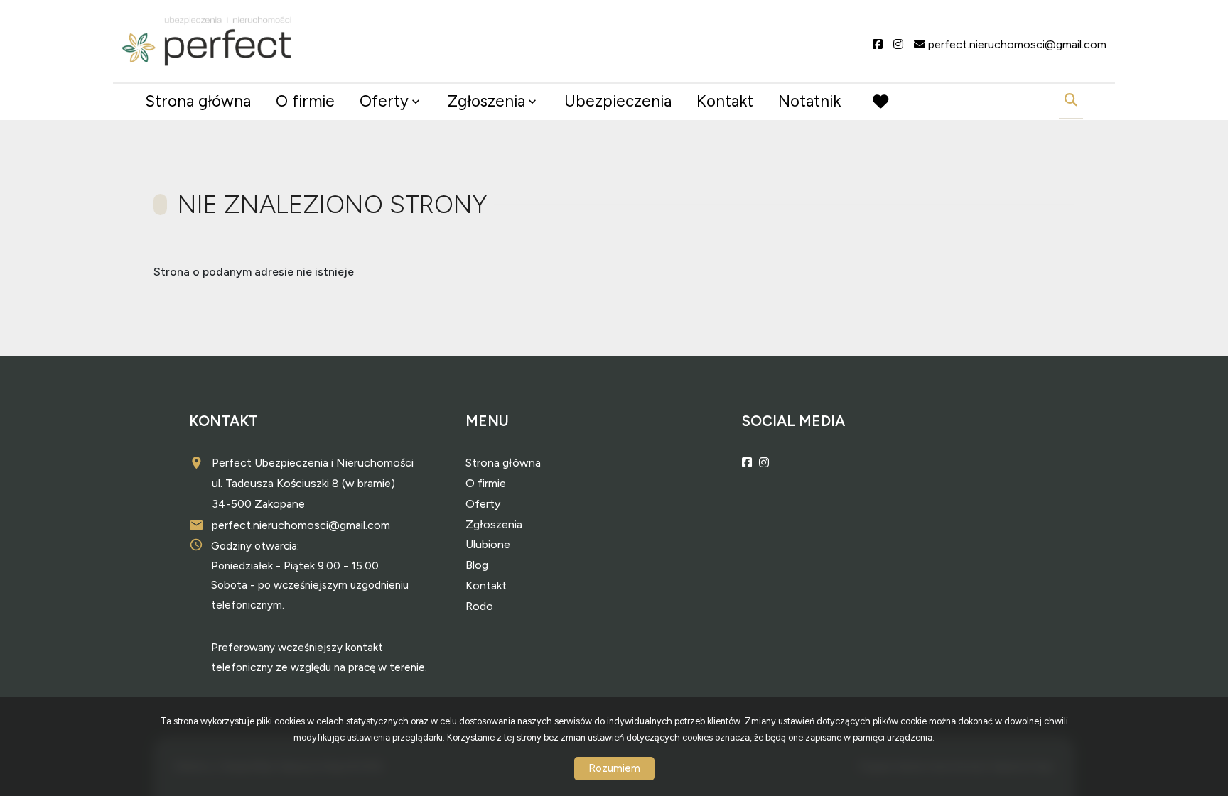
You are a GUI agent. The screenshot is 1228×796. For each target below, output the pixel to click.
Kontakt (724, 101)
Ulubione (487, 544)
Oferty (384, 101)
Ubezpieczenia (618, 101)
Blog (476, 565)
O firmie (305, 101)
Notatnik (809, 101)
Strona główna (198, 101)
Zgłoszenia (493, 524)
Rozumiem (614, 768)
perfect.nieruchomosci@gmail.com (301, 525)
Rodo (479, 606)
